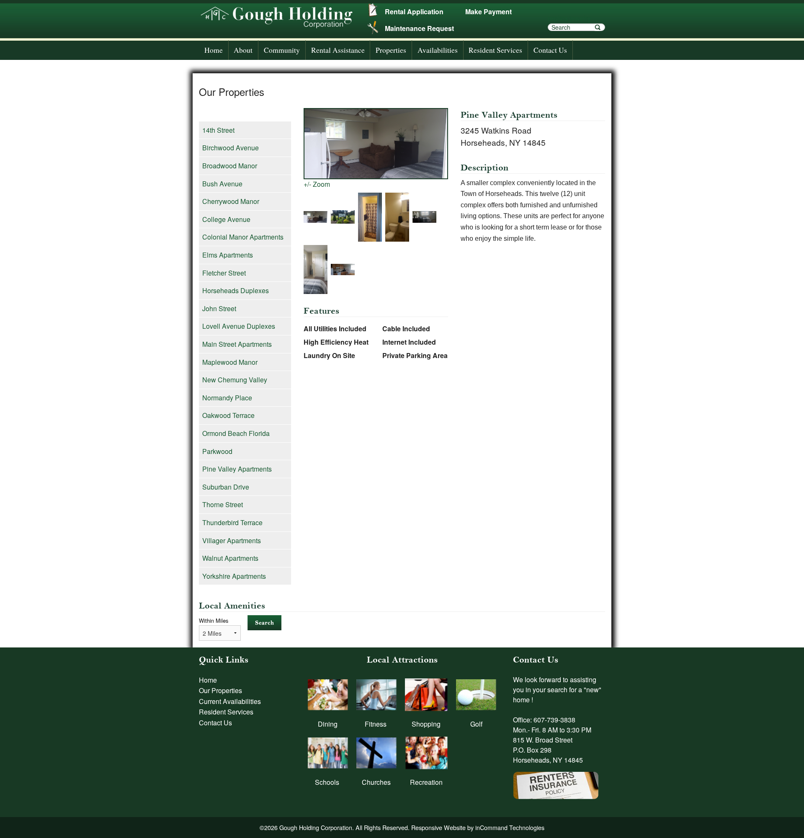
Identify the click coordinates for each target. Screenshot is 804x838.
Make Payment (488, 11)
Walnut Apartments (230, 558)
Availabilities (437, 50)
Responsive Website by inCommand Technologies (477, 827)
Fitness (376, 724)
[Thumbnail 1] (317, 217)
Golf (476, 724)
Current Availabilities (230, 701)
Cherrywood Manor (230, 201)
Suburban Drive (225, 487)
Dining (328, 724)
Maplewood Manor (230, 362)
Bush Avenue (222, 183)
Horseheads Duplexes (235, 290)
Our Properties (220, 690)
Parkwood (217, 451)
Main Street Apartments (237, 344)
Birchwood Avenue (230, 147)
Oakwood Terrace (228, 415)
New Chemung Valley (234, 379)
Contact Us (550, 50)
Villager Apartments (231, 540)
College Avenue (226, 219)
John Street (219, 308)
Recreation (426, 782)
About (243, 50)
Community (282, 50)
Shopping (426, 724)
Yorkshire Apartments (234, 576)
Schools (327, 782)
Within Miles (213, 620)
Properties (391, 50)
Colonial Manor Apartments (242, 237)
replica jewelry (569, 18)
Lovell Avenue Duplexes (238, 326)
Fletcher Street (224, 273)
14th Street (218, 130)
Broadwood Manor (229, 165)
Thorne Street (222, 504)
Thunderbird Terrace (232, 522)
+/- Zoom (317, 184)
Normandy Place (227, 397)
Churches (376, 782)
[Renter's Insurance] (556, 781)
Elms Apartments (227, 255)
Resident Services (495, 50)
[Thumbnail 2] (344, 217)
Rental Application (414, 11)
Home (213, 50)
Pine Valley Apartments (237, 469)
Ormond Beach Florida (236, 433)
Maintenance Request (419, 28)
